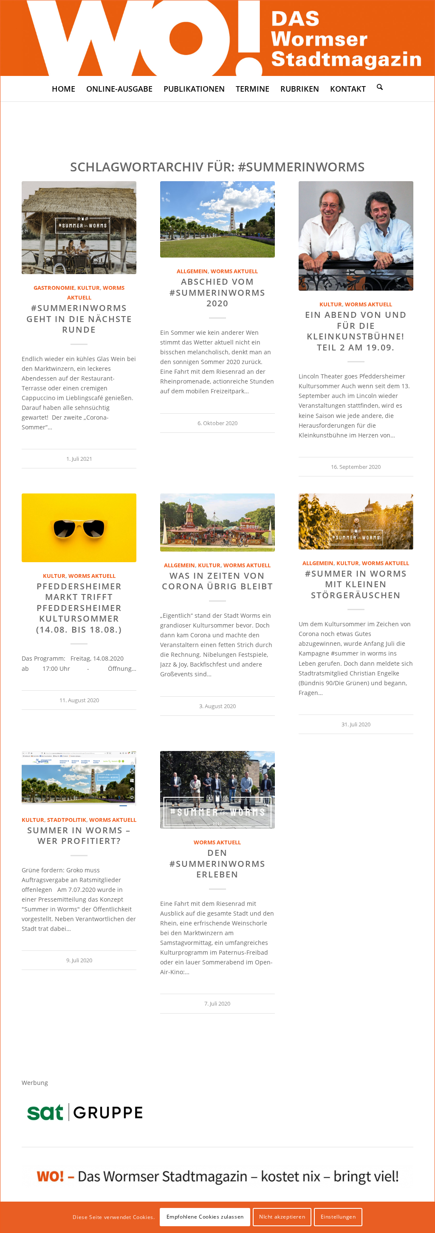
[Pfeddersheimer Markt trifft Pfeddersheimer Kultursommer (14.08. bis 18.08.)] (79, 527)
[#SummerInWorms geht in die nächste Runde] (79, 227)
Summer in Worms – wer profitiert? (79, 835)
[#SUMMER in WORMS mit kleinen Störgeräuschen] (356, 521)
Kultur (88, 287)
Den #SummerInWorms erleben (217, 863)
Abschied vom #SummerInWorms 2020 (217, 292)
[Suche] (379, 86)
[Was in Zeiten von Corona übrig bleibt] (217, 522)
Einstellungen (338, 1216)
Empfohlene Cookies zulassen (205, 1216)
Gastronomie (54, 287)
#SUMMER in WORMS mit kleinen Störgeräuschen (356, 584)
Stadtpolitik (66, 820)
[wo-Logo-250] (217, 38)
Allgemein (192, 271)
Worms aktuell (234, 271)
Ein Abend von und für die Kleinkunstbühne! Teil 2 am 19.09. (356, 331)
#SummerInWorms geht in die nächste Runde (79, 318)
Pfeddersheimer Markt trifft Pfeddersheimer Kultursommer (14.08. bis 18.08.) (79, 607)
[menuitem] (63, 88)
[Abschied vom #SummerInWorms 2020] (217, 219)
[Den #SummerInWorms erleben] (217, 790)
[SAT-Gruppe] (85, 1112)
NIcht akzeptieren (282, 1216)
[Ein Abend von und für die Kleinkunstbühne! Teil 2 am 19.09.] (356, 236)
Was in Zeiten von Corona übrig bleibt (217, 581)
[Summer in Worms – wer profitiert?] (79, 778)
